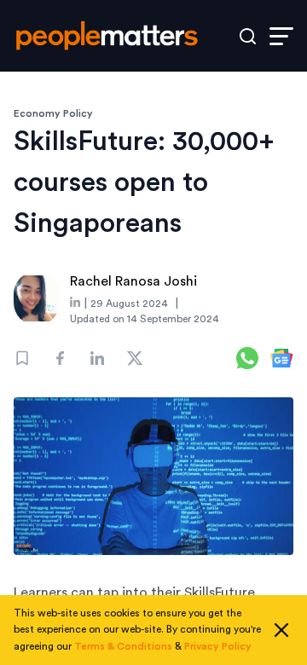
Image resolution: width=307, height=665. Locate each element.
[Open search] (248, 36)
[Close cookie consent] (281, 630)
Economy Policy (53, 113)
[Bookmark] (22, 358)
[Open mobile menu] (281, 36)
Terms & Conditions (123, 646)
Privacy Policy (218, 646)
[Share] (59, 358)
